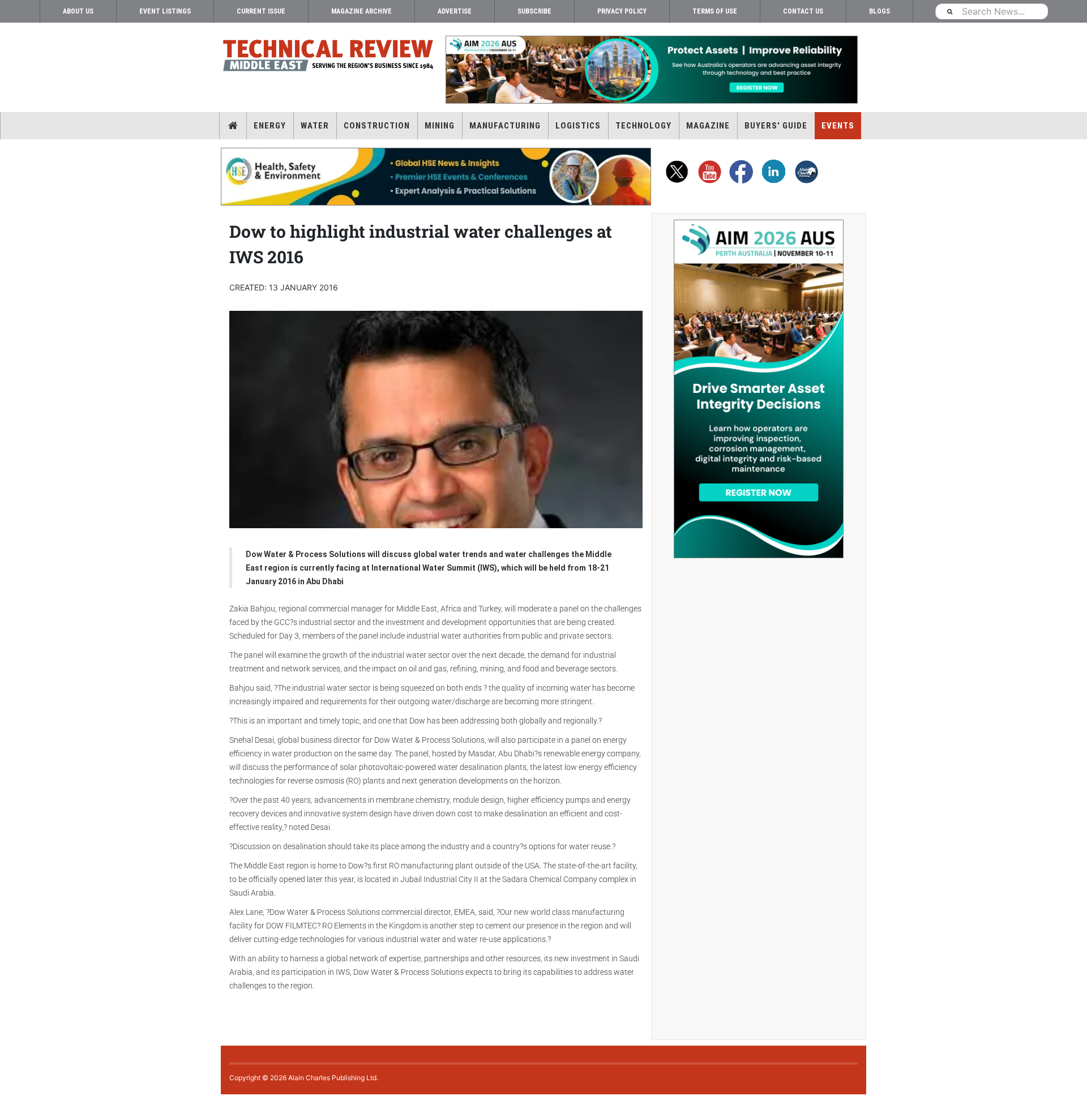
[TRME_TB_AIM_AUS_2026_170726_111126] (651, 70)
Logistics (578, 126)
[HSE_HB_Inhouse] (436, 176)
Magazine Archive (361, 11)
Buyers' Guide (775, 126)
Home (233, 125)
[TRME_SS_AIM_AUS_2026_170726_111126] (759, 389)
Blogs (879, 11)
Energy (270, 126)
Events (837, 126)
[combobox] (991, 11)
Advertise (455, 11)
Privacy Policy (622, 11)
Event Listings (165, 11)
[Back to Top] (8, 1103)
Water (315, 126)
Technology (643, 126)
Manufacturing (505, 126)
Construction (377, 126)
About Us (78, 11)
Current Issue (261, 11)
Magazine (708, 126)
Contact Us (803, 11)
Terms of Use (714, 11)
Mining (440, 126)
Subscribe (534, 11)
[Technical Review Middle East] (328, 57)
